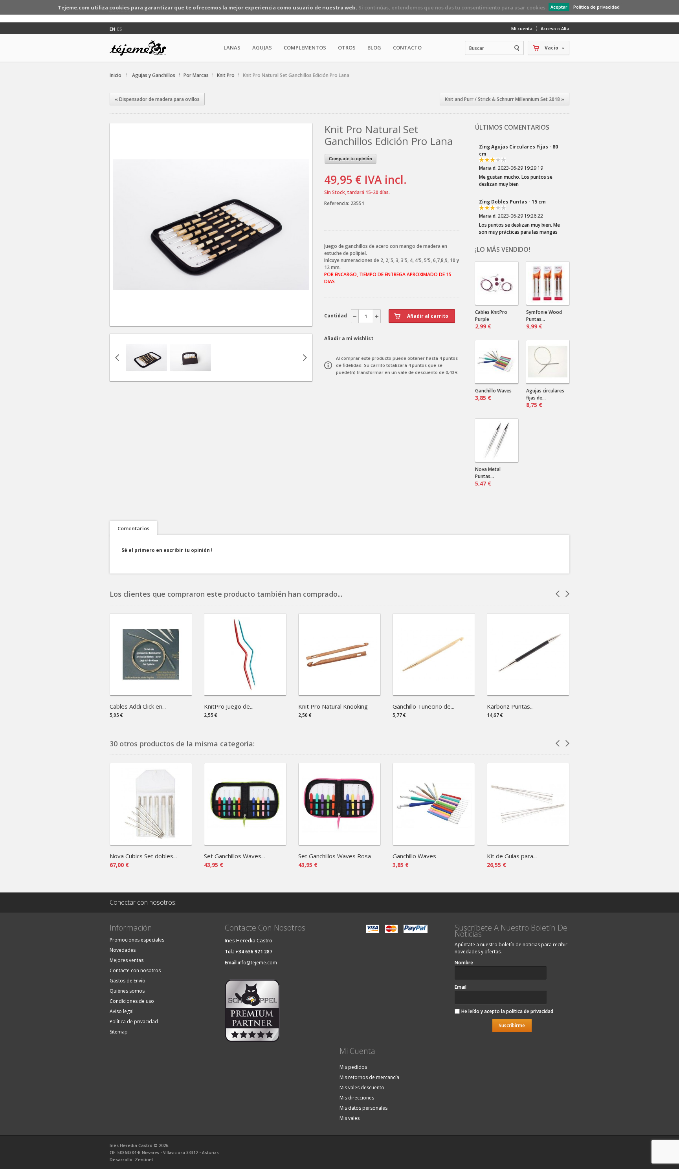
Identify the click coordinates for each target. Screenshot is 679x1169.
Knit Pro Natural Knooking (333, 706)
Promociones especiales (137, 939)
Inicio (115, 75)
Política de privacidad (596, 7)
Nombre (464, 962)
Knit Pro (226, 75)
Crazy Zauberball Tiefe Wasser (517, 205)
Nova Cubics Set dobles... (143, 856)
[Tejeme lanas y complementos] (141, 48)
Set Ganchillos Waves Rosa (334, 856)
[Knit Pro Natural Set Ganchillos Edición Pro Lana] (211, 319)
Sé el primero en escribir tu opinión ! (167, 550)
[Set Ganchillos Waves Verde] (245, 842)
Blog (374, 47)
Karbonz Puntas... (510, 706)
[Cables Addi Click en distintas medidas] (151, 692)
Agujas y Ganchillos (153, 75)
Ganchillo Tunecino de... (423, 706)
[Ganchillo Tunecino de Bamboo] (434, 692)
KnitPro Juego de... (228, 706)
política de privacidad (529, 1011)
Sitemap (119, 1031)
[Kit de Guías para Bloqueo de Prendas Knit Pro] (528, 842)
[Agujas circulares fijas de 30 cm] (547, 361)
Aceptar (559, 7)
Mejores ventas (126, 960)
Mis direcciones (357, 1097)
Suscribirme (512, 1025)
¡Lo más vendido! (502, 249)
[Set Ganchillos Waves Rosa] (339, 842)
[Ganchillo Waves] (434, 842)
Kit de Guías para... (512, 856)
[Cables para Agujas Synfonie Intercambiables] (496, 283)
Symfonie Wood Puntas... (544, 319)
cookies (119, 7)
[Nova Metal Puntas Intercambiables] (496, 440)
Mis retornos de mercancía (369, 1077)
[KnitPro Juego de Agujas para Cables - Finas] (245, 692)
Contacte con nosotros (135, 970)
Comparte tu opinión (350, 158)
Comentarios (133, 528)
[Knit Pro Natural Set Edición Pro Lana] (146, 374)
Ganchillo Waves (493, 394)
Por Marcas (196, 75)
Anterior (117, 357)
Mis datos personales (363, 1108)
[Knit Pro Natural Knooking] (339, 692)
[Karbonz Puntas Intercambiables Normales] (528, 692)
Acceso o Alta (555, 28)
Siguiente (304, 357)
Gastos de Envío (127, 980)
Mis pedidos (353, 1067)
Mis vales (350, 1118)
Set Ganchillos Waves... (234, 856)
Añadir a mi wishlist (348, 338)
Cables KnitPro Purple (491, 319)
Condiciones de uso (132, 1001)
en (112, 29)
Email (460, 987)
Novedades (123, 950)
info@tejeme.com (257, 962)
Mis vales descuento (362, 1087)
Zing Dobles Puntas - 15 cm (512, 150)
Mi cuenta (521, 28)
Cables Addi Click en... (138, 706)
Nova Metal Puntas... (488, 476)
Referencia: (337, 203)
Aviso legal (122, 1011)
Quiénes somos (127, 991)
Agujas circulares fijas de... (545, 398)
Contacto (407, 47)
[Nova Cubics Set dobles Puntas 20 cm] (151, 842)
